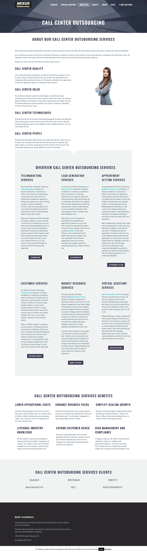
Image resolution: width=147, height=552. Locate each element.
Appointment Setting (116, 265)
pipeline (72, 230)
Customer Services (27, 292)
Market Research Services (77, 297)
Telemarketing (35, 257)
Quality (95, 4)
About (104, 4)
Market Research (76, 363)
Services (54, 4)
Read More (108, 549)
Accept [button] (101, 549)
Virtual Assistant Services (112, 294)
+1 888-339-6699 (125, 4)
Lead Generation (75, 257)
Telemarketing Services (28, 189)
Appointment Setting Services (111, 189)
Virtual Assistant (68, 4)
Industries (84, 4)
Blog (113, 4)
